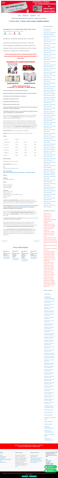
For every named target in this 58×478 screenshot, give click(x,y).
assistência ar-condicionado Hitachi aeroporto (49, 305)
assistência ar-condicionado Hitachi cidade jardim (49, 324)
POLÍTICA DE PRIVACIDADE (5, 459)
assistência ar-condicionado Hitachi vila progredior (49, 400)
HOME (1, 455)
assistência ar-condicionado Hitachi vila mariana (49, 396)
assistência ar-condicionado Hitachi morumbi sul (49, 351)
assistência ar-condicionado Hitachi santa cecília (49, 374)
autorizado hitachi (48, 415)
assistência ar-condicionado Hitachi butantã (49, 318)
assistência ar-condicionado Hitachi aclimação (49, 302)
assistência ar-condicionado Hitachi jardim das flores (49, 338)
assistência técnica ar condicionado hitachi (49, 406)
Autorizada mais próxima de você (22, 207)
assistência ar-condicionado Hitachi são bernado (49, 383)
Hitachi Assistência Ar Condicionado (11, 31)
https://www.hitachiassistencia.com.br (10, 168)
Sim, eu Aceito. (25, 476)
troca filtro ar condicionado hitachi (48, 439)
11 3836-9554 (49, 460)
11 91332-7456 (27, 446)
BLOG (1, 460)
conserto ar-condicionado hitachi (50, 418)
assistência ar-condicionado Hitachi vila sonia (49, 403)
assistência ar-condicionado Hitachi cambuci (49, 321)
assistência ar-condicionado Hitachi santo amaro (49, 377)
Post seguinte (36, 240)
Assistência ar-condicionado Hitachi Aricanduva (6, 253)
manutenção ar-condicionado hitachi (48, 431)
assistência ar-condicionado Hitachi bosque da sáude (49, 311)
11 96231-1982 (25, 21)
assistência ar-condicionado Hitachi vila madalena (49, 393)
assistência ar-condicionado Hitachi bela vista (49, 308)
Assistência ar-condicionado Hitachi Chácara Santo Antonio (25, 255)
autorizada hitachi (48, 412)
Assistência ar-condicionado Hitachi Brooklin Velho (15, 254)
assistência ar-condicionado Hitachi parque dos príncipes (49, 357)
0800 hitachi (48, 294)
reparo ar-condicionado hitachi (49, 435)
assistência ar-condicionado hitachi (50, 297)
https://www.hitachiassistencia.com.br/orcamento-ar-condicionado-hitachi (19, 172)
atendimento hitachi (48, 409)
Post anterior (4, 240)
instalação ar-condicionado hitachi (48, 427)
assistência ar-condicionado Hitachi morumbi (49, 347)
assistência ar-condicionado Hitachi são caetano (49, 387)
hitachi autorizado (48, 424)
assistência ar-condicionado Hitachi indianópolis (49, 328)
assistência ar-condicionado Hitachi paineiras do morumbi (49, 354)
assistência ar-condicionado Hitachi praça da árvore (49, 367)
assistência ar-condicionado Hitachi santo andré (49, 380)
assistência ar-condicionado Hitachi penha (49, 360)
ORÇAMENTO (2, 458)
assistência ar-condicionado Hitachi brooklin (49, 315)
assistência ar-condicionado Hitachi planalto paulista (49, 364)
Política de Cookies (32, 476)
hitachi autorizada (48, 421)
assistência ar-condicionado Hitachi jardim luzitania (49, 341)
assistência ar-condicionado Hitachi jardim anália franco (49, 334)
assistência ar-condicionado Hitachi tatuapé (49, 390)
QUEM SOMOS (3, 456)
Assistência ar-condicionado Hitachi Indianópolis (34, 253)
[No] (56, 475)
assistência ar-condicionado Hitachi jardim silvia (49, 344)
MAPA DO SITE (3, 462)
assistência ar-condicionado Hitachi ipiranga (49, 331)
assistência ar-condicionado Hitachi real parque (49, 370)
